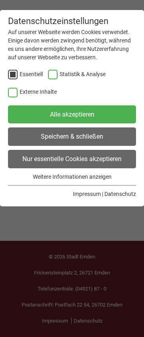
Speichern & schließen (72, 136)
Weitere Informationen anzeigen (72, 177)
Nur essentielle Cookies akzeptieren (72, 159)
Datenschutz (120, 194)
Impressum (87, 194)
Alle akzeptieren (72, 114)
